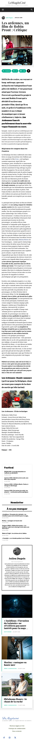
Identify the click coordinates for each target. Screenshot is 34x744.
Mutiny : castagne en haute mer (12, 521)
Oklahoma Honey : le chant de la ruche (15, 700)
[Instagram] (9, 737)
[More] (28, 71)
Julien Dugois (9, 18)
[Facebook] (4, 737)
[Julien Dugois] (3, 17)
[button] (31, 9)
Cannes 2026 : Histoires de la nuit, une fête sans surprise (16, 478)
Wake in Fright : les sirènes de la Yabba (14, 533)
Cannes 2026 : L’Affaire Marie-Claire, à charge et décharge (16, 485)
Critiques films (7, 61)
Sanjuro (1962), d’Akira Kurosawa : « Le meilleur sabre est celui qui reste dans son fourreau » (15, 527)
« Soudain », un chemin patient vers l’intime (16, 538)
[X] (15, 737)
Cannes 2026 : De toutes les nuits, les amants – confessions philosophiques (16, 491)
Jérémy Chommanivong (10, 668)
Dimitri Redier (7, 632)
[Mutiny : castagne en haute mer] (17, 647)
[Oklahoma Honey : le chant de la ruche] (17, 684)
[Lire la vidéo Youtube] (17, 399)
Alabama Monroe (24, 240)
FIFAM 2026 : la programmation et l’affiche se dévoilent (15, 472)
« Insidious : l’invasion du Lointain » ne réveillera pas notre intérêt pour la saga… (15, 515)
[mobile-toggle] (2, 9)
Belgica (17, 159)
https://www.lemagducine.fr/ (17, 561)
